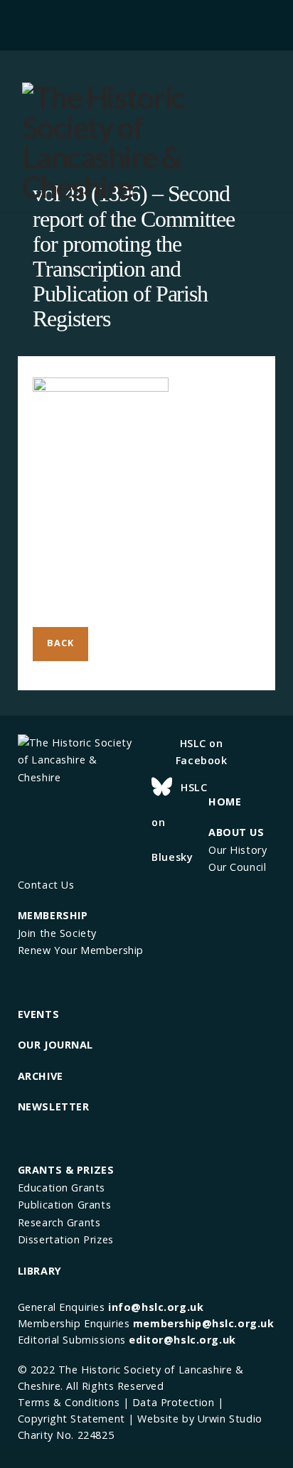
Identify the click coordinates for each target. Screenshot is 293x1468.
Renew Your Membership (81, 950)
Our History (237, 850)
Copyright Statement (71, 1418)
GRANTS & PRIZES (66, 1170)
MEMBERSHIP (53, 915)
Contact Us (46, 884)
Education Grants (61, 1187)
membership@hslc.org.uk (204, 1323)
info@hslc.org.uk (155, 1307)
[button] (146, 23)
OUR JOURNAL (55, 1044)
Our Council (237, 867)
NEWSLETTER (54, 1106)
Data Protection (173, 1402)
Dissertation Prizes (66, 1239)
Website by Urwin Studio (199, 1418)
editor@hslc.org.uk (182, 1339)
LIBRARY (40, 1270)
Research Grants (59, 1222)
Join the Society (57, 933)
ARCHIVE (40, 1076)
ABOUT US (236, 832)
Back (60, 642)
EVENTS (38, 1014)
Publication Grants (64, 1204)
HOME (224, 801)
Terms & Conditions (68, 1402)
